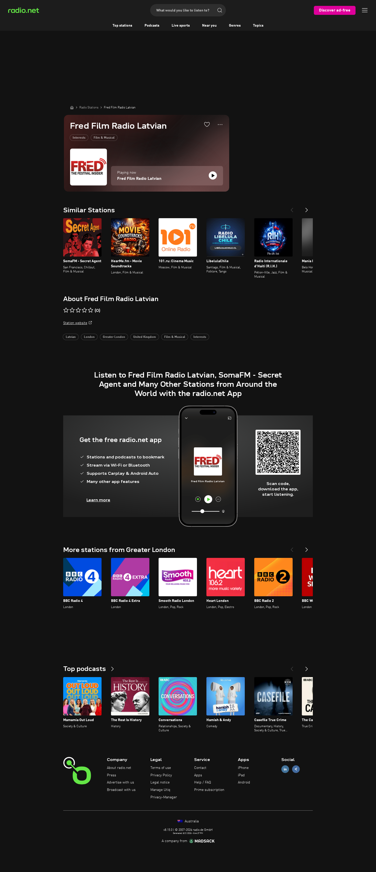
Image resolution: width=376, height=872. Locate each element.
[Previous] (292, 208)
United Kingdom (144, 337)
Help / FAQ (202, 782)
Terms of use (160, 768)
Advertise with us (120, 782)
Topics (258, 25)
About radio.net (119, 768)
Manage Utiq (160, 790)
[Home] (72, 107)
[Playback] (213, 175)
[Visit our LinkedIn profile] (285, 769)
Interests (79, 137)
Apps (198, 775)
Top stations (122, 25)
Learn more (98, 500)
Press (111, 775)
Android (244, 782)
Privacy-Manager (163, 797)
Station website (75, 323)
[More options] (220, 125)
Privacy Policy (161, 775)
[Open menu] (365, 10)
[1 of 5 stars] (66, 310)
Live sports (181, 25)
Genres (235, 25)
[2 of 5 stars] (72, 310)
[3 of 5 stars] (78, 310)
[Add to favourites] (207, 124)
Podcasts (152, 25)
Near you (209, 25)
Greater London (114, 337)
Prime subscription (209, 790)
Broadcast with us (121, 790)
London (89, 337)
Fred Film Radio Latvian (139, 179)
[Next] (307, 208)
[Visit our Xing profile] (296, 769)
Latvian (71, 337)
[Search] (220, 10)
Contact (200, 768)
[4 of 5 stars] (84, 310)
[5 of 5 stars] (90, 310)
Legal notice (160, 782)
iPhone (243, 768)
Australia (191, 821)
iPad (241, 775)
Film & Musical (104, 137)
